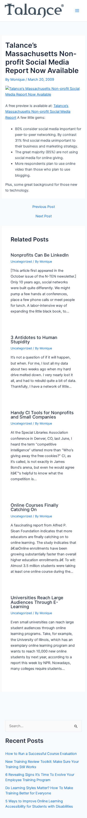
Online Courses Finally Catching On (34, 507)
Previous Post (43, 207)
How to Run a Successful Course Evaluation (41, 753)
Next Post (44, 216)
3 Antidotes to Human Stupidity (34, 339)
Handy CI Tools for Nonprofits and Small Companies (42, 414)
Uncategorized (21, 261)
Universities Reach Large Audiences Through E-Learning (37, 602)
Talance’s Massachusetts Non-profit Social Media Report (37, 112)
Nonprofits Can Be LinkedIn (40, 255)
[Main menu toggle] (77, 11)
